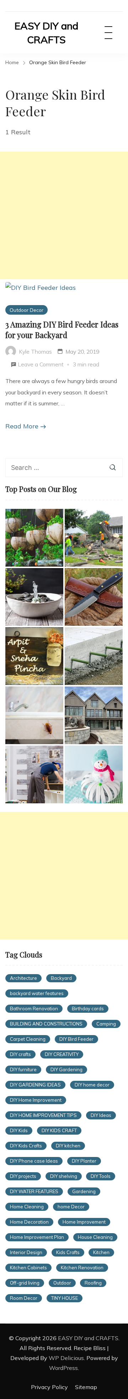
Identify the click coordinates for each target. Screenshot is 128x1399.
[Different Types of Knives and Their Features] (94, 597)
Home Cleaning (27, 1206)
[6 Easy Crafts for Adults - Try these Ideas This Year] (94, 774)
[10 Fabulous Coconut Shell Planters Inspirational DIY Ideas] (34, 538)
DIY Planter (84, 1161)
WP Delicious (66, 1357)
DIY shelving (63, 1176)
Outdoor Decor (26, 310)
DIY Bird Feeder (76, 1039)
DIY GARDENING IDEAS (35, 1085)
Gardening (84, 1191)
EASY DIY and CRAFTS (46, 32)
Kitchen (101, 1252)
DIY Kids (19, 1130)
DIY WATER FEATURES (34, 1191)
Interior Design (26, 1252)
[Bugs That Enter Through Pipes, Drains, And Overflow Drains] (34, 715)
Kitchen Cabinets (28, 1267)
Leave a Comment (41, 365)
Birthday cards (88, 1008)
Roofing (93, 1283)
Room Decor (23, 1298)
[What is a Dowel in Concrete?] (94, 656)
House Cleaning (95, 1237)
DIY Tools (101, 1176)
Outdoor (62, 1283)
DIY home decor (92, 1085)
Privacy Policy (49, 1386)
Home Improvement (84, 1222)
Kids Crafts (68, 1252)
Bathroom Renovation (34, 1008)
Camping (106, 1024)
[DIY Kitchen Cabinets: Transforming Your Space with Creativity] (34, 774)
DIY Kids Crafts (26, 1145)
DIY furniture (23, 1069)
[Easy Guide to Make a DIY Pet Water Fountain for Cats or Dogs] (34, 597)
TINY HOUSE (64, 1298)
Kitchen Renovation (82, 1267)
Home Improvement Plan (37, 1237)
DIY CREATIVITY (62, 1054)
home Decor (71, 1206)
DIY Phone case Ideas (34, 1161)
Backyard (61, 978)
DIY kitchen (68, 1145)
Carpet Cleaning (28, 1039)
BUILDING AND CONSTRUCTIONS (46, 1024)
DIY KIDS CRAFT (59, 1130)
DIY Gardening (66, 1069)
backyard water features (37, 993)
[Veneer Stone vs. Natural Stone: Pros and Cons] (94, 715)
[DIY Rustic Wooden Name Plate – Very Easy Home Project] (34, 656)
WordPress (63, 1367)
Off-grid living (24, 1283)
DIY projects (23, 1176)
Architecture (23, 978)
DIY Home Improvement (36, 1100)
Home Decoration (29, 1222)
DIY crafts (20, 1054)
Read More (21, 426)
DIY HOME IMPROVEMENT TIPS (43, 1115)
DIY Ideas (101, 1115)
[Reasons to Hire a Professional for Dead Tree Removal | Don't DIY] (94, 538)
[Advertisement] (64, 215)
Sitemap (86, 1386)
